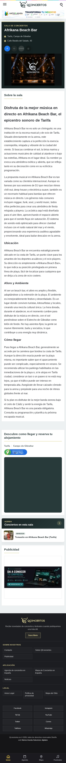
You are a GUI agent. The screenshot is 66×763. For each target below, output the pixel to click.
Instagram (48, 708)
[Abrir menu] (5, 4)
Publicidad (8, 656)
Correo (48, 721)
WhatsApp (48, 728)
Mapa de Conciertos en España (45, 671)
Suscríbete (33, 635)
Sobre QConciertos (43, 650)
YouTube (48, 715)
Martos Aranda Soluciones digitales (35, 740)
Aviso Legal (9, 693)
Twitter (17, 721)
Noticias (7, 679)
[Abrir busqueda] (61, 4)
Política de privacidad (29, 694)
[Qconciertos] (33, 4)
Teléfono (17, 728)
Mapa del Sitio (52, 693)
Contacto (8, 650)
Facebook (17, 708)
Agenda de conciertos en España (14, 671)
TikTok (17, 715)
